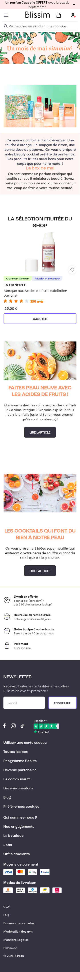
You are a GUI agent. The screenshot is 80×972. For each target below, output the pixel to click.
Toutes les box (15, 752)
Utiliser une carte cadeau (25, 743)
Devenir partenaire (19, 770)
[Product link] (40, 266)
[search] (6, 26)
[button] (40, 4)
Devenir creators (18, 788)
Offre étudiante (16, 854)
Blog (7, 797)
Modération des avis (18, 931)
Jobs (7, 845)
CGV (6, 907)
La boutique (13, 836)
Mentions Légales (15, 939)
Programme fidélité (20, 761)
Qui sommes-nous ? (20, 817)
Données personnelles (18, 923)
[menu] (6, 15)
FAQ (6, 915)
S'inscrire (62, 703)
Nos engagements (18, 827)
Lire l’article (40, 432)
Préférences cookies (21, 807)
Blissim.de (10, 948)
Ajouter (40, 319)
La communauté (17, 779)
